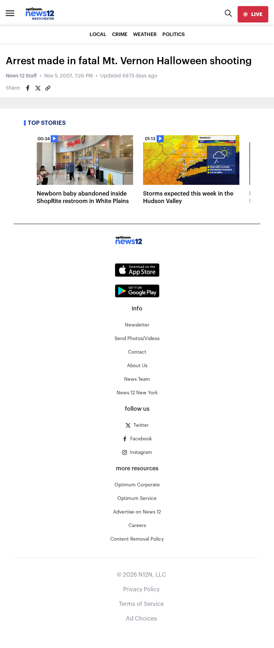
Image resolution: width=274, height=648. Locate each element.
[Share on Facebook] (28, 88)
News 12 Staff (21, 76)
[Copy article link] (48, 88)
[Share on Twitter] (38, 88)
